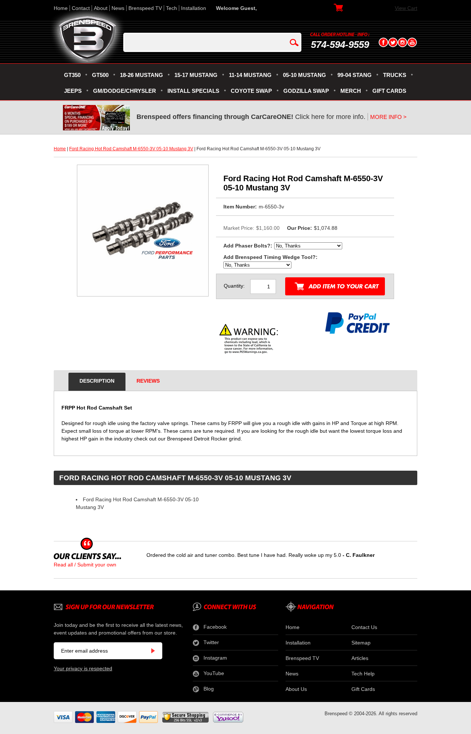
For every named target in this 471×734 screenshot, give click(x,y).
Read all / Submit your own (85, 565)
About (100, 8)
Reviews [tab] (148, 381)
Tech (171, 8)
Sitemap (361, 643)
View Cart (406, 8)
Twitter (211, 642)
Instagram (215, 658)
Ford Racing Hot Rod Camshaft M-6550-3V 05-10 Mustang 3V (131, 148)
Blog (208, 689)
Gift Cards (363, 689)
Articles (359, 658)
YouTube (213, 673)
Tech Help (363, 674)
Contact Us (364, 627)
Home (61, 8)
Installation (193, 8)
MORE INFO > (388, 117)
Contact (81, 8)
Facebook (215, 627)
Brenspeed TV (145, 8)
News (117, 8)
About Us (296, 689)
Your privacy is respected (83, 668)
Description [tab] (96, 381)
